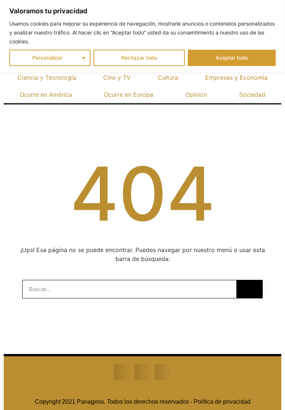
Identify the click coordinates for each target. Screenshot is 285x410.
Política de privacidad (222, 402)
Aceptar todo (232, 57)
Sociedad (252, 94)
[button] (122, 372)
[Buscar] (249, 289)
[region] (142, 36)
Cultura (168, 77)
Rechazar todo (139, 57)
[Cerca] (277, 6)
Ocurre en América (46, 94)
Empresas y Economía (236, 77)
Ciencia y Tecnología (46, 77)
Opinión (196, 94)
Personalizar (47, 57)
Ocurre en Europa (128, 94)
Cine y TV (117, 77)
